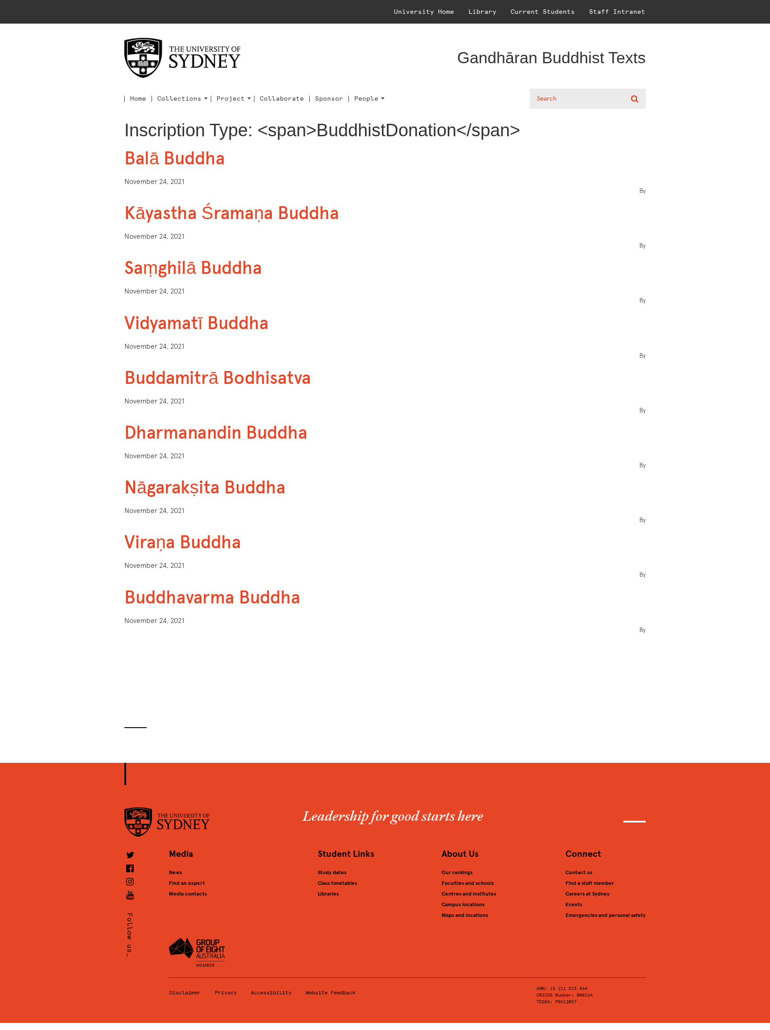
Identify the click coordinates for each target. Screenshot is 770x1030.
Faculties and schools (468, 883)
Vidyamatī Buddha (196, 323)
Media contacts (188, 894)
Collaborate (282, 99)
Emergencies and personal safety (605, 915)
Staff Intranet (617, 12)
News (175, 872)
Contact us (578, 872)
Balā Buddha (174, 158)
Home (138, 99)
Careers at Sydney (587, 894)
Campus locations (463, 904)
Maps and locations (465, 915)
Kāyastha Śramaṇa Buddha (231, 213)
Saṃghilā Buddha (193, 268)
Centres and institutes (469, 894)
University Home (424, 12)
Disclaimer (185, 992)
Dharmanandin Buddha (215, 433)
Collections (179, 99)
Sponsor (329, 99)
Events (573, 904)
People (366, 99)
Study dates (332, 872)
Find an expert (187, 883)
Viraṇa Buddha (182, 542)
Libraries (328, 894)
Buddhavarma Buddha (212, 597)
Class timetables (337, 883)
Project (231, 99)
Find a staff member (589, 883)
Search (636, 99)
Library (482, 12)
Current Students (543, 12)
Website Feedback (331, 992)
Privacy (226, 992)
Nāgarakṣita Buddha (205, 487)
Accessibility (271, 992)
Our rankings (457, 872)
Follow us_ (130, 935)
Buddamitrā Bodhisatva (217, 378)
